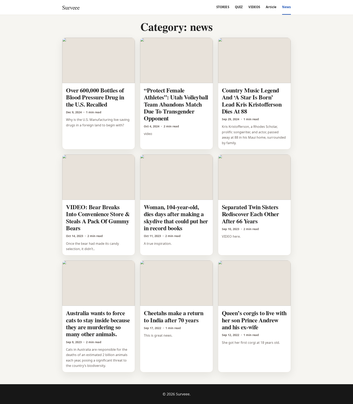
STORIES (222, 7)
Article (271, 7)
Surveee (70, 7)
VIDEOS (254, 7)
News (286, 7)
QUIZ (239, 7)
